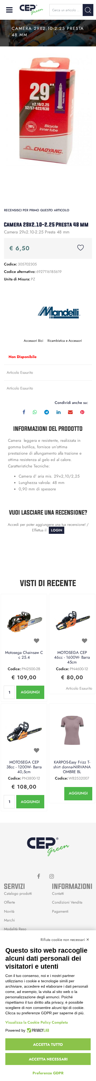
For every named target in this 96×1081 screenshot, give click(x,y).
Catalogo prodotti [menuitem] (18, 893)
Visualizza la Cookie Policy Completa (36, 1022)
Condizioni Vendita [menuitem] (67, 902)
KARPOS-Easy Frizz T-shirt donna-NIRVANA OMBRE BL (72, 767)
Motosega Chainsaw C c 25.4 (24, 655)
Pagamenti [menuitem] (60, 911)
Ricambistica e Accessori (64, 340)
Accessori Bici (33, 340)
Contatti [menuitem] (58, 893)
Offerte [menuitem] (9, 902)
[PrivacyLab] (37, 1030)
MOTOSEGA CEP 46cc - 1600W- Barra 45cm (72, 657)
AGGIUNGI (30, 692)
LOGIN (56, 530)
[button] (88, 10)
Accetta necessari (48, 1059)
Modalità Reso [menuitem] (15, 929)
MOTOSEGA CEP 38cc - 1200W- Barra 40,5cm (24, 767)
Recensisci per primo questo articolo (36, 210)
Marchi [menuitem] (9, 920)
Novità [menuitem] (9, 911)
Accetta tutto (48, 1044)
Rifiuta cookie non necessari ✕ (65, 939)
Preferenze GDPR (48, 1073)
